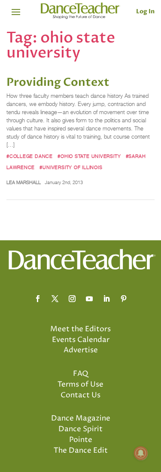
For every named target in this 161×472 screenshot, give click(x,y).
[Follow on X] (55, 299)
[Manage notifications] (141, 453)
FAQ (80, 374)
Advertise (81, 350)
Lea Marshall (23, 182)
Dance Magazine (80, 418)
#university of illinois (70, 167)
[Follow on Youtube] (89, 299)
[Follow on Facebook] (38, 299)
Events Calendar (80, 340)
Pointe (80, 440)
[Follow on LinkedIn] (106, 299)
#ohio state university (89, 156)
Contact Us (80, 395)
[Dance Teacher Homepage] (80, 11)
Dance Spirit (80, 429)
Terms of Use (80, 384)
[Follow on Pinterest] (124, 299)
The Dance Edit (81, 450)
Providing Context (57, 82)
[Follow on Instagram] (72, 299)
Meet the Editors (80, 329)
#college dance (29, 156)
